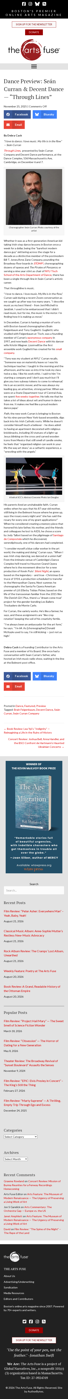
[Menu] (34, 66)
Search (34, 884)
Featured (29, 705)
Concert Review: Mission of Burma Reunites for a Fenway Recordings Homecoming (32, 1185)
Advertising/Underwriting (19, 1281)
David (7, 1229)
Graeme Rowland (14, 1181)
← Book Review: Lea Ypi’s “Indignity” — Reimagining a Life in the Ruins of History (28, 730)
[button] (34, 24)
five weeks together (27, 396)
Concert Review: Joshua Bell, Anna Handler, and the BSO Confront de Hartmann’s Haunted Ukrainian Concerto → (36, 742)
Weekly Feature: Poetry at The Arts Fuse (30, 971)
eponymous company (39, 337)
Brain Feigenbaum (24, 709)
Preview (41, 705)
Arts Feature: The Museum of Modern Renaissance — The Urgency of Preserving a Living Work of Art (34, 1197)
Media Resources (14, 1293)
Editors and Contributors (18, 1298)
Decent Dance (36, 341)
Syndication (11, 1287)
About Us (9, 1276)
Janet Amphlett (13, 1216)
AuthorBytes (35, 1391)
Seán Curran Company (26, 713)
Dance (19, 705)
